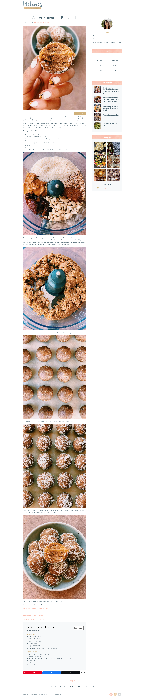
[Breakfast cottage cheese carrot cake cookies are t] (113, 161)
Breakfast (114, 60)
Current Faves (88, 686)
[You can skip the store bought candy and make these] (113, 175)
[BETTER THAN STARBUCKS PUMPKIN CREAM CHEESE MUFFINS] (100, 175)
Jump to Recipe (80, 113)
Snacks (41, 22)
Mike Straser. (58, 694)
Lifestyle (63, 686)
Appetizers (99, 75)
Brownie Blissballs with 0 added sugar (36, 612)
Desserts (114, 70)
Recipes (36, 22)
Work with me (74, 686)
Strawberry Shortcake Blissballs (33, 615)
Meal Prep (114, 75)
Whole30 (99, 70)
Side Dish (99, 55)
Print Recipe (79, 628)
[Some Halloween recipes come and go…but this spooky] (113, 148)
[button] (119, 5)
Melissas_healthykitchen (107, 188)
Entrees (99, 65)
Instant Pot (114, 55)
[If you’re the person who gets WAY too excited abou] (100, 161)
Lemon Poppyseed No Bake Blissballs (35, 608)
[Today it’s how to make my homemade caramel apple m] (100, 148)
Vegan (47, 22)
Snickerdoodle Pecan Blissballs (33, 619)
